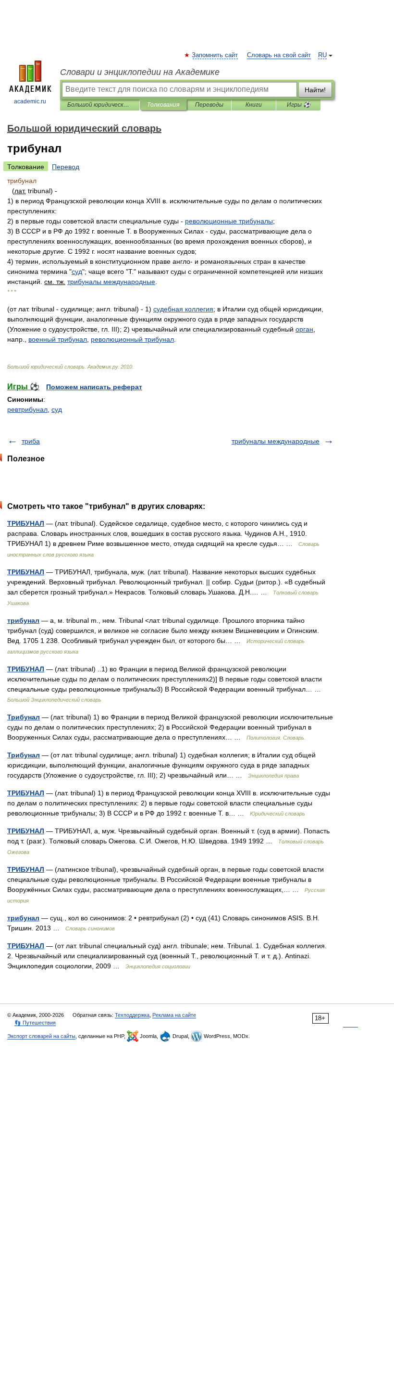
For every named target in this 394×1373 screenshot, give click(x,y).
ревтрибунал (27, 409)
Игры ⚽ (298, 104)
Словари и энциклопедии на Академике (140, 72)
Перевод (65, 167)
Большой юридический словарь (99, 104)
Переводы (209, 104)
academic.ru (30, 101)
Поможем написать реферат (94, 387)
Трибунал (23, 717)
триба (31, 441)
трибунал (23, 620)
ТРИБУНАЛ (25, 523)
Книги (254, 104)
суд (56, 409)
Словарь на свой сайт (279, 55)
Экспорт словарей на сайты (41, 1036)
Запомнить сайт (215, 55)
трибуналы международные (276, 441)
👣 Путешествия (35, 1023)
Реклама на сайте (174, 1015)
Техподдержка (132, 1015)
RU (322, 55)
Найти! (315, 90)
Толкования (163, 104)
